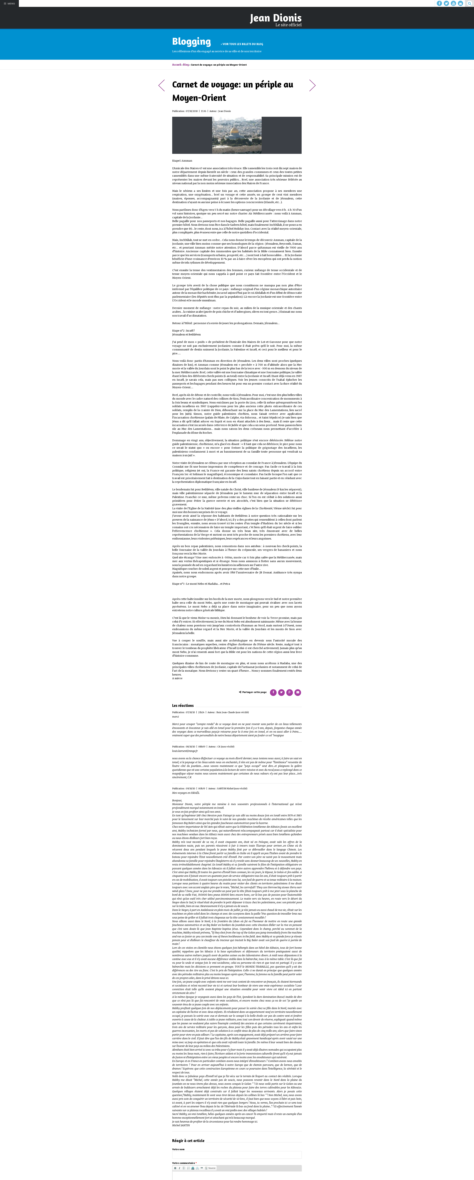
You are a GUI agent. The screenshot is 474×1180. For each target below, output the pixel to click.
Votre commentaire (184, 1162)
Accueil (176, 63)
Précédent (161, 84)
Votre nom (178, 1148)
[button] (175, 1167)
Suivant (312, 84)
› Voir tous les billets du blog (241, 43)
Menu (11, 3)
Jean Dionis (277, 17)
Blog (185, 63)
